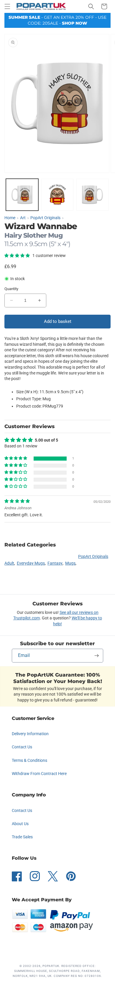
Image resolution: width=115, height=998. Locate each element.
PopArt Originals (93, 556)
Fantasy (55, 563)
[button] (7, 6)
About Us (20, 823)
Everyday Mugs (31, 563)
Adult (9, 563)
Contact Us (22, 747)
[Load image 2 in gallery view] (57, 195)
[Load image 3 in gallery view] (92, 195)
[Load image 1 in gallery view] (22, 195)
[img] (17, 501)
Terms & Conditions (29, 760)
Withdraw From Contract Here (39, 773)
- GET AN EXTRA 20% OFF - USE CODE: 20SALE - (57, 20)
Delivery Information (30, 733)
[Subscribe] (96, 656)
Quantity (11, 289)
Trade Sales (22, 836)
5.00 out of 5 (46, 440)
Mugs (70, 563)
